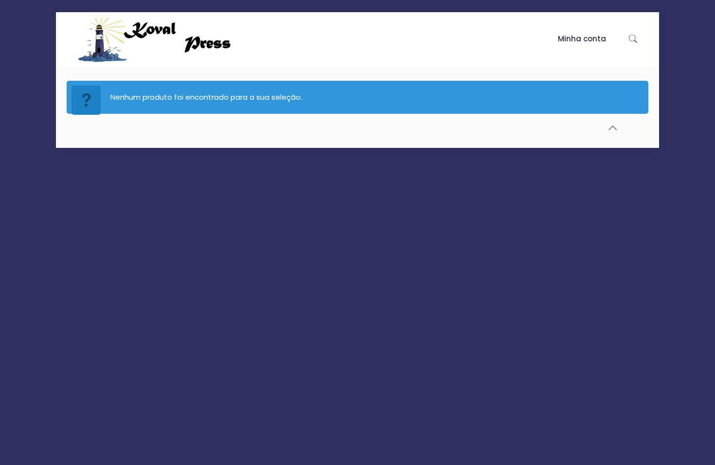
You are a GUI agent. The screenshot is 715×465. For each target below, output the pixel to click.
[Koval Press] (180, 39)
